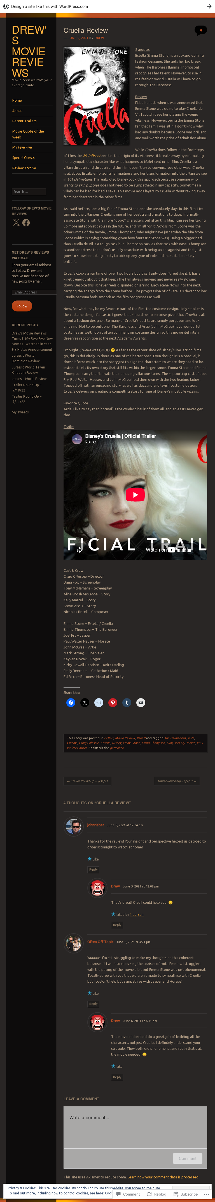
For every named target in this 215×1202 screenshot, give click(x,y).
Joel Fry (179, 743)
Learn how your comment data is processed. (163, 1177)
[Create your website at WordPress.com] (107, 6)
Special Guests (23, 158)
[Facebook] (26, 222)
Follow (22, 306)
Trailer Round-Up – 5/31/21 (87, 781)
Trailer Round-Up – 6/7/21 (177, 781)
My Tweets (20, 412)
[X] (16, 222)
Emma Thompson (153, 743)
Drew (99, 38)
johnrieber (95, 825)
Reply (93, 869)
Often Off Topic (100, 942)
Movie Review (125, 738)
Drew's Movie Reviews (29, 50)
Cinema (72, 743)
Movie (190, 743)
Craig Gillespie (89, 743)
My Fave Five (22, 147)
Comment (188, 1158)
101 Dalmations (175, 738)
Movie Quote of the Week (28, 134)
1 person (137, 914)
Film (169, 743)
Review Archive (24, 168)
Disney (116, 743)
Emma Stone (131, 743)
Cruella (105, 743)
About (17, 111)
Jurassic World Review (29, 379)
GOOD (108, 738)
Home (17, 100)
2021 (191, 738)
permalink (117, 748)
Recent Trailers (24, 121)
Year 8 (141, 738)
